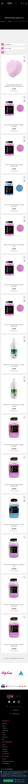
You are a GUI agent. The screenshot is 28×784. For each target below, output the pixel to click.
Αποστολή (4, 747)
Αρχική (2, 21)
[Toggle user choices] (24, 3)
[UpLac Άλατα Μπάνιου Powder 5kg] (14, 548)
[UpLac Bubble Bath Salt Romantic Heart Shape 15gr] (14, 68)
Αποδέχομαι (8, 781)
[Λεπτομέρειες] (24, 57)
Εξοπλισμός (5, 737)
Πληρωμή (4, 749)
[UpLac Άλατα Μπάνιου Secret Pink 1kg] (14, 268)
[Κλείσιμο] (26, 771)
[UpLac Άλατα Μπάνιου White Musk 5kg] (14, 628)
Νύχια (3, 726)
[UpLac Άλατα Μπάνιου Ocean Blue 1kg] (14, 188)
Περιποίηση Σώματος (21, 21)
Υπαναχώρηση (5, 753)
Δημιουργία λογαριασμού (8, 761)
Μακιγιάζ (4, 723)
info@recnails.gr (15, 713)
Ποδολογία (4, 728)
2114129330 (15, 710)
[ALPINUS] (21, 673)
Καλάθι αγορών (5, 763)
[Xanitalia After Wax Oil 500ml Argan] (14, 388)
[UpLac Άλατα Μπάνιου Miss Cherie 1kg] (14, 148)
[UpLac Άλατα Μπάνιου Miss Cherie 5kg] (14, 468)
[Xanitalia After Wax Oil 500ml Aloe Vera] (14, 348)
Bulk (3, 739)
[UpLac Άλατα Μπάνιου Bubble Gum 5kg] (14, 428)
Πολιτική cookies (20, 781)
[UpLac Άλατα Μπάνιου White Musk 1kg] (14, 308)
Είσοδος (4, 759)
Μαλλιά (4, 734)
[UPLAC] (7, 673)
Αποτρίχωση (5, 730)
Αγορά (3, 744)
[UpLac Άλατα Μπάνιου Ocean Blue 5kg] (14, 508)
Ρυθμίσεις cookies (20, 780)
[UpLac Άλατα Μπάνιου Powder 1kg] (14, 228)
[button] (21, 3)
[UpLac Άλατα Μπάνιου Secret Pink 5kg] (14, 588)
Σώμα (9, 21)
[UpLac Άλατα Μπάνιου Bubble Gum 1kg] (14, 108)
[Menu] (2, 3)
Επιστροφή (4, 751)
